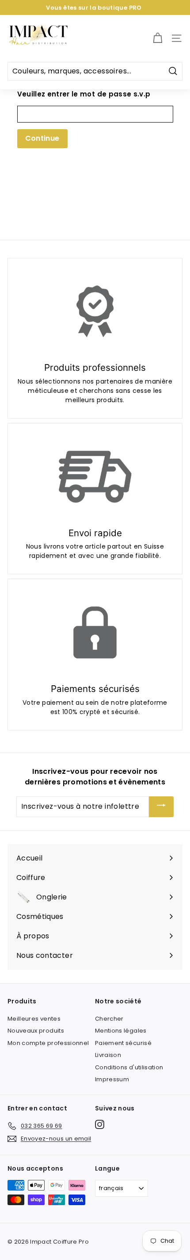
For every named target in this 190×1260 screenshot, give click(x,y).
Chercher (109, 1018)
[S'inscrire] (161, 806)
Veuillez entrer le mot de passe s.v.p (84, 94)
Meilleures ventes (34, 1018)
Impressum (112, 1079)
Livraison (108, 1055)
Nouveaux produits (36, 1030)
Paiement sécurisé (123, 1043)
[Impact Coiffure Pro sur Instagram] (99, 1124)
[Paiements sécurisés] (95, 632)
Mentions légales (121, 1030)
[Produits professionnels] (95, 311)
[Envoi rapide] (95, 476)
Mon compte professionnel (48, 1043)
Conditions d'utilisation (129, 1067)
